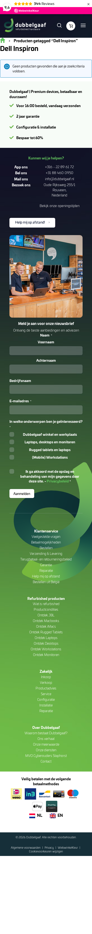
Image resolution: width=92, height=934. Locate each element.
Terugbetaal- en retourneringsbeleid (46, 559)
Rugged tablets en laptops (50, 449)
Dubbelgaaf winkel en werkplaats (50, 434)
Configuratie (46, 699)
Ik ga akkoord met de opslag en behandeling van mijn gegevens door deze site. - (49, 476)
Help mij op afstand (46, 576)
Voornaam (46, 342)
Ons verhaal (46, 738)
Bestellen (46, 548)
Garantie (46, 565)
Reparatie (46, 570)
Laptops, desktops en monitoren (50, 442)
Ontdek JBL (46, 615)
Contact (46, 761)
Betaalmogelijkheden (46, 542)
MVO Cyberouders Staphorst (46, 755)
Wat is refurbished (46, 604)
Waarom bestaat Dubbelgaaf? (46, 733)
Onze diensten (46, 750)
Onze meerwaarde (46, 744)
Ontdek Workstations (46, 649)
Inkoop (46, 677)
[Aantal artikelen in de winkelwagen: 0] (70, 25)
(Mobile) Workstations (50, 457)
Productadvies (46, 688)
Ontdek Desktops (46, 643)
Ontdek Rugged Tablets (46, 632)
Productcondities (46, 609)
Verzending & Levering (46, 553)
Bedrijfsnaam (20, 380)
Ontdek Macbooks (46, 621)
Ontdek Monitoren (46, 654)
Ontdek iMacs (46, 626)
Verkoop (46, 682)
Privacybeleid (58, 481)
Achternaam (46, 360)
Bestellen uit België (46, 582)
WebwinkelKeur (68, 847)
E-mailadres (20, 401)
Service (46, 694)
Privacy (49, 847)
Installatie (46, 705)
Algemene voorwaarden (26, 847)
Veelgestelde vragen (46, 536)
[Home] (25, 26)
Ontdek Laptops (46, 637)
